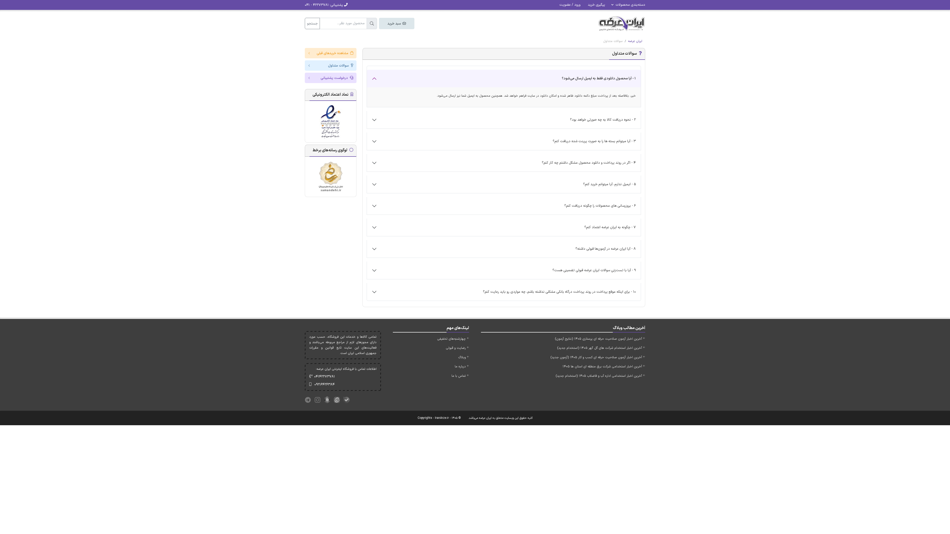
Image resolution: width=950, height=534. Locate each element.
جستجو (312, 23)
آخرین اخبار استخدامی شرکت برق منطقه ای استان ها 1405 (602, 366)
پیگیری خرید (596, 4)
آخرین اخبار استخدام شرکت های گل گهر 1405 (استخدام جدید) (599, 348)
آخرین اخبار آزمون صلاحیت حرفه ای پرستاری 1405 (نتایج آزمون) (598, 338)
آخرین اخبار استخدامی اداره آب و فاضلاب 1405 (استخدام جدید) (599, 376)
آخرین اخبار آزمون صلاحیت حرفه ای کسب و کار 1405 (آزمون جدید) (596, 357)
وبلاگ (462, 357)
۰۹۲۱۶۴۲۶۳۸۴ (324, 384)
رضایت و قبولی (456, 348)
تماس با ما (458, 376)
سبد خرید (394, 23)
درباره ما (460, 366)
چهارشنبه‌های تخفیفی (451, 338)
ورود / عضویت (569, 4)
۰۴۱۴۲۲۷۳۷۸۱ (324, 376)
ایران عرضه (635, 41)
